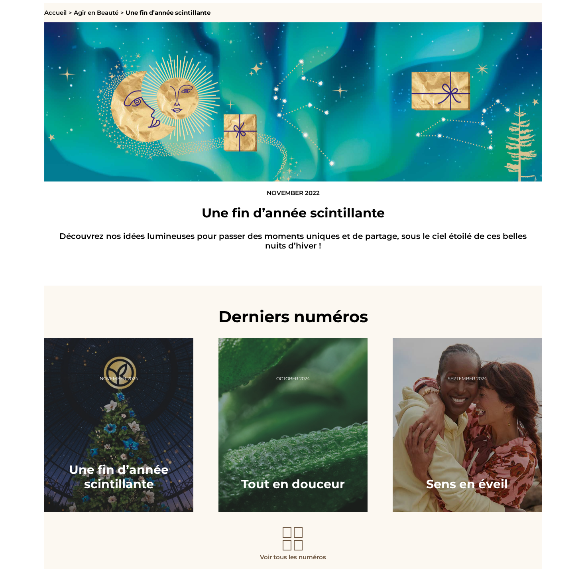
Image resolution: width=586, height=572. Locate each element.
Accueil (55, 12)
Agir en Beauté (96, 12)
